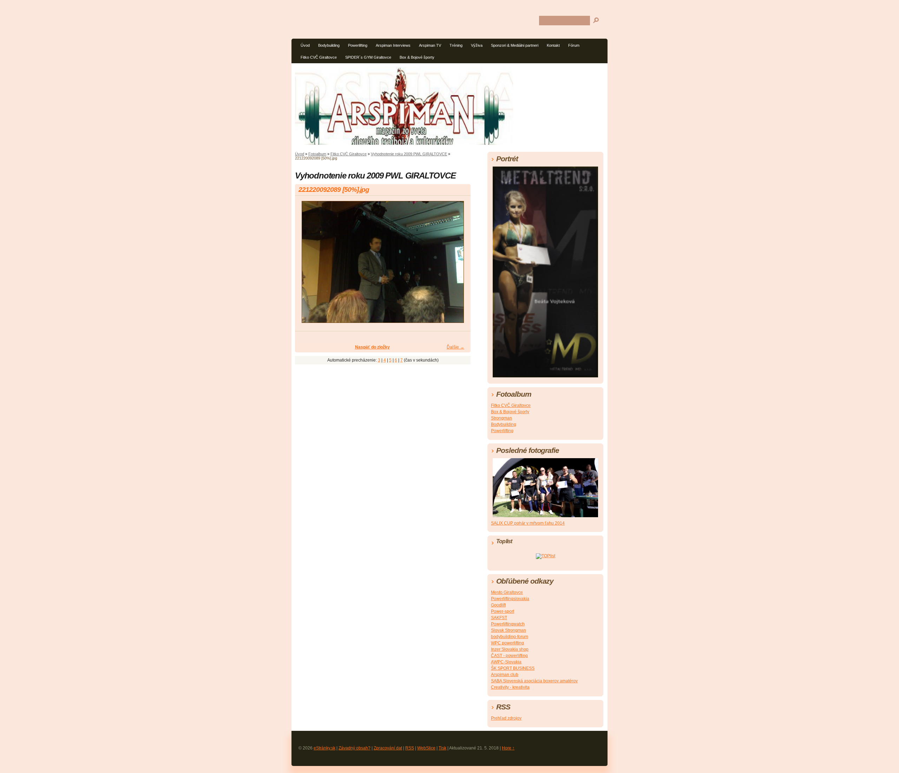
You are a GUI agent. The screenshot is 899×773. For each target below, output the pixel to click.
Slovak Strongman (508, 630)
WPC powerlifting (507, 643)
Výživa (477, 45)
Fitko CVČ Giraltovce (319, 57)
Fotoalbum (317, 154)
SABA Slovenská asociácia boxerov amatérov (534, 680)
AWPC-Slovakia (506, 662)
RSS (409, 748)
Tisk (442, 748)
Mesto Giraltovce (507, 592)
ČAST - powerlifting (509, 655)
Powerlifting (357, 45)
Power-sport (502, 611)
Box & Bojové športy (417, 57)
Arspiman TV (430, 45)
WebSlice (426, 748)
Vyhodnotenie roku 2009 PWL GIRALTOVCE (409, 154)
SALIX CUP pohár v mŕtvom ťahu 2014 (528, 523)
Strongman (501, 418)
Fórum (573, 45)
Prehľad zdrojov (506, 718)
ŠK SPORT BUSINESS (512, 668)
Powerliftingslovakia (510, 598)
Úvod (305, 45)
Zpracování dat (388, 748)
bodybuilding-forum (509, 636)
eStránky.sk (324, 748)
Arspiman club (504, 674)
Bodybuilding (329, 45)
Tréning (456, 45)
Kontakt (553, 45)
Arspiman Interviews (393, 45)
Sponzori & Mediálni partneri (514, 45)
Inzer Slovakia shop (510, 649)
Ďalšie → (455, 347)
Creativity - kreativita (510, 687)
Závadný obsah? (354, 748)
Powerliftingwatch (508, 624)
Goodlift (498, 605)
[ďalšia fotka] (459, 265)
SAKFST (499, 617)
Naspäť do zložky (372, 347)
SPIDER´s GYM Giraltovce (368, 57)
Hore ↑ (508, 748)
